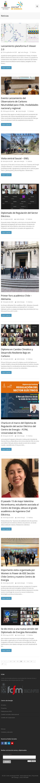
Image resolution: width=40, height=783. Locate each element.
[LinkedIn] (9, 743)
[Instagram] (5, 743)
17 (24, 661)
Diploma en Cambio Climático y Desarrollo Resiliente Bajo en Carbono (17, 353)
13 (10, 661)
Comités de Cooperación (8, 717)
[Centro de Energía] (12, 6)
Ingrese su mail (7, 754)
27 (2, 664)
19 (31, 661)
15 (17, 661)
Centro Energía (24, 52)
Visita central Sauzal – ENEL (15, 158)
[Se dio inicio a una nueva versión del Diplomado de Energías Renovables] (20, 616)
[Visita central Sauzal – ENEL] (20, 144)
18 (27, 661)
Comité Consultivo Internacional (10, 714)
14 (14, 661)
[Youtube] (12, 743)
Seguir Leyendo (6, 67)
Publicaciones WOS (6, 711)
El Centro (3, 705)
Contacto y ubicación (7, 732)
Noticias (34, 52)
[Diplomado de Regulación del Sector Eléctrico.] (20, 196)
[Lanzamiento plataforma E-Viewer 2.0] (20, 32)
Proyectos (4, 708)
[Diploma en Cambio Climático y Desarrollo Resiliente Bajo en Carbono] (20, 335)
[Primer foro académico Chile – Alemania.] (20, 266)
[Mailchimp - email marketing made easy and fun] (32, 761)
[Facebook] (2, 743)
